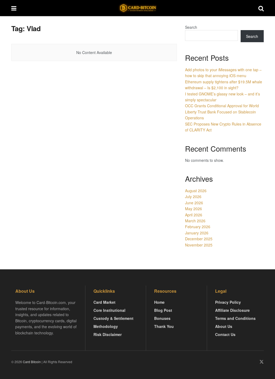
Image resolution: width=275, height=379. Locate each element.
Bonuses (162, 318)
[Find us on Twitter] (261, 362)
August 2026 (196, 190)
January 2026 (196, 232)
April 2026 (193, 214)
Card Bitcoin (31, 361)
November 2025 (198, 245)
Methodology (105, 326)
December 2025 (198, 238)
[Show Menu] (13, 8)
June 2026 (194, 202)
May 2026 (193, 208)
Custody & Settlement (113, 318)
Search (191, 27)
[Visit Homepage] (137, 8)
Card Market (104, 302)
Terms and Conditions (235, 318)
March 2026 (195, 220)
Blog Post (163, 310)
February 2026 (197, 226)
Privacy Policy (228, 302)
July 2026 (193, 196)
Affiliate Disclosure (232, 310)
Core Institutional (109, 310)
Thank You (164, 326)
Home (159, 302)
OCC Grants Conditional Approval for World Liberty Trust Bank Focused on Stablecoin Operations (222, 111)
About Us (223, 326)
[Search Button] (261, 8)
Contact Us (225, 334)
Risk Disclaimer (107, 334)
